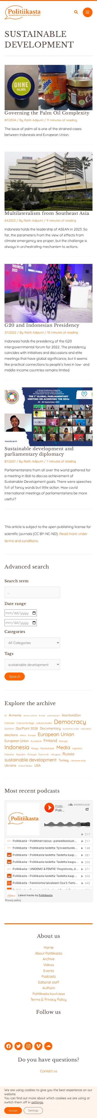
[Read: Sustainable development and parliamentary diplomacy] (48, 416)
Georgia (63, 741)
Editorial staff (48, 982)
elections (11, 735)
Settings (33, 1110)
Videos (48, 964)
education (86, 728)
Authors (48, 987)
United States (25, 765)
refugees (55, 754)
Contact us (48, 1071)
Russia (68, 753)
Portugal (32, 754)
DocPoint (9, 728)
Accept (13, 1110)
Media (63, 747)
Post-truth (43, 754)
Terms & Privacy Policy (48, 999)
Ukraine (10, 765)
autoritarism (53, 715)
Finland (50, 740)
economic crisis (71, 728)
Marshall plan (47, 748)
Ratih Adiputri (34, 120)
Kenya (34, 748)
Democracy (70, 721)
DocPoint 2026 (27, 728)
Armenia (15, 715)
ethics (23, 735)
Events (48, 970)
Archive (49, 959)
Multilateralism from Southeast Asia (47, 213)
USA (37, 765)
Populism (20, 754)
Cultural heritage (25, 723)
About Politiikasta (48, 953)
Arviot (42, 715)
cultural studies (44, 723)
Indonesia (17, 747)
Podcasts (49, 976)
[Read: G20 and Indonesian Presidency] (48, 293)
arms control (30, 715)
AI (6, 715)
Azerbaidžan (71, 715)
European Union (56, 734)
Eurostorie (36, 741)
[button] (76, 12)
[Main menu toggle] (87, 12)
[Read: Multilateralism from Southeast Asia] (48, 181)
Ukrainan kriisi (78, 760)
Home (48, 947)
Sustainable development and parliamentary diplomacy (39, 451)
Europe (32, 735)
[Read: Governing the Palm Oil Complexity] (48, 87)
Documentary (50, 728)
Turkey (64, 760)
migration (77, 748)
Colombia (9, 723)
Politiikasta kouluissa (48, 993)
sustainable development (31, 760)
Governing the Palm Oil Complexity (47, 113)
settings (37, 1102)
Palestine (9, 754)
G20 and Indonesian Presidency (42, 325)
